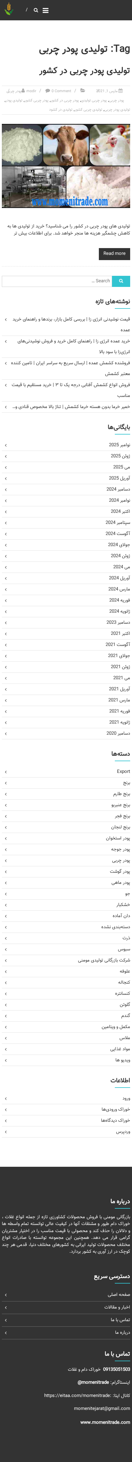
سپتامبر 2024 (118, 522)
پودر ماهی (120, 882)
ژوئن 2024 (120, 556)
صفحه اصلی (119, 1294)
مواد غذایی (120, 1049)
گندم (125, 1015)
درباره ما (122, 1332)
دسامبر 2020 (118, 733)
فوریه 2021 (119, 711)
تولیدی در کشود (60, 109)
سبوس (124, 949)
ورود (126, 1098)
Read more (114, 253)
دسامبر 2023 (118, 622)
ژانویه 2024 (119, 611)
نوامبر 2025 (119, 445)
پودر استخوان (118, 838)
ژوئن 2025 (120, 456)
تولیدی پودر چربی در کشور (84, 71)
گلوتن (125, 1004)
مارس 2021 (119, 700)
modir (31, 91)
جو (127, 893)
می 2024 (121, 567)
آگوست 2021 (118, 644)
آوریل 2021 (119, 689)
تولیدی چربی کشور (88, 109)
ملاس (124, 1038)
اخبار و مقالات (117, 1307)
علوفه (125, 971)
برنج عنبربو (120, 805)
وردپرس (123, 1131)
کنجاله (124, 982)
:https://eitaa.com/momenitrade (78, 1395)
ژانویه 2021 (119, 722)
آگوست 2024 (118, 533)
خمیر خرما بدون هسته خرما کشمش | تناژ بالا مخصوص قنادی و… (71, 406)
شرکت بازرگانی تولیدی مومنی (104, 960)
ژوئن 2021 (120, 667)
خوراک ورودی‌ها (116, 1109)
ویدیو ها (122, 1060)
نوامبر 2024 (119, 500)
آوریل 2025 (119, 478)
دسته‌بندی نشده (115, 927)
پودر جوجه (120, 849)
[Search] (121, 281)
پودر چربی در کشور (65, 100)
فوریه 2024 (119, 600)
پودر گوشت (120, 871)
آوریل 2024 (119, 578)
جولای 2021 (119, 656)
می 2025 (121, 467)
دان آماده (121, 916)
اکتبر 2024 (120, 511)
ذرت (126, 938)
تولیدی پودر (14, 100)
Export (123, 771)
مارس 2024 (119, 589)
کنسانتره (122, 993)
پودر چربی (13, 91)
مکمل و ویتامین (116, 1027)
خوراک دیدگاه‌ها (115, 1120)
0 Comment (61, 91)
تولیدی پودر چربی (117, 109)
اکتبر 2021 (120, 633)
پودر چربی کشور (37, 100)
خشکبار (123, 905)
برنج (126, 782)
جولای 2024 (119, 545)
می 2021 (121, 678)
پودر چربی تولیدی (94, 100)
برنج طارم (121, 794)
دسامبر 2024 (118, 489)
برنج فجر (122, 816)
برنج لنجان (120, 827)
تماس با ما (120, 1320)
